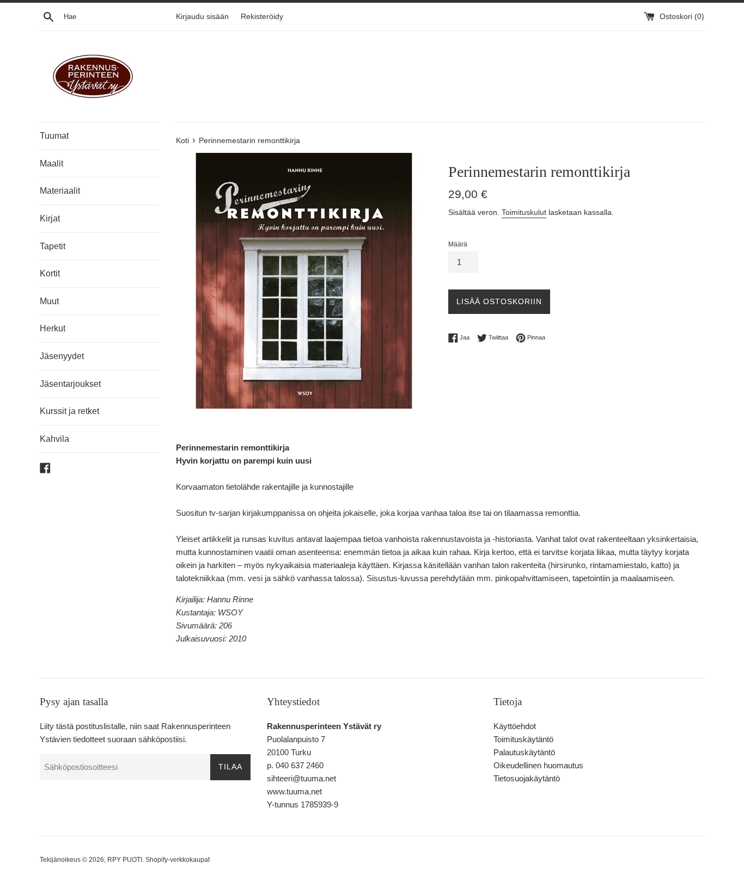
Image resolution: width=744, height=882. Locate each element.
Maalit (51, 163)
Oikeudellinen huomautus (538, 765)
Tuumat (54, 135)
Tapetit (52, 246)
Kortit (50, 273)
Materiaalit (60, 190)
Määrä (457, 244)
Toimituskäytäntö (523, 739)
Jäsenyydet (62, 356)
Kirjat (50, 218)
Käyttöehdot (514, 726)
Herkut (52, 328)
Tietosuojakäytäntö (526, 778)
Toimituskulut (524, 212)
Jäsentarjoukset (70, 383)
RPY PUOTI (124, 860)
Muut (49, 301)
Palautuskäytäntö (524, 752)
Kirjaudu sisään (202, 17)
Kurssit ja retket (69, 411)
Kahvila (54, 438)
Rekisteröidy (262, 17)
